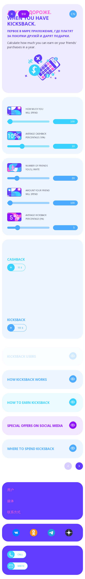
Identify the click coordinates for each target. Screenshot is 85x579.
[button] (68, 466)
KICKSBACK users (21, 356)
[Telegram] (51, 532)
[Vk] (16, 532)
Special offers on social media (35, 425)
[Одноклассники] (33, 532)
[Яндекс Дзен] (69, 532)
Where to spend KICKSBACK (30, 449)
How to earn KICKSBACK (28, 402)
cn (73, 14)
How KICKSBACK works (27, 379)
